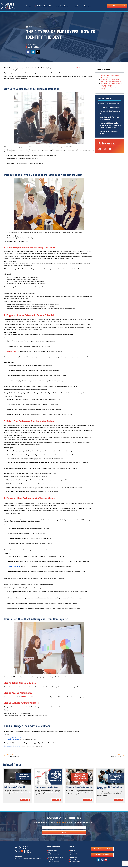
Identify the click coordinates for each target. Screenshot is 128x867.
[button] (28, 52)
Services (29, 6)
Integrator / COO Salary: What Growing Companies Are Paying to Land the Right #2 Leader (110, 125)
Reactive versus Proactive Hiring (110, 107)
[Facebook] (102, 859)
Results (76, 6)
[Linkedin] (98, 859)
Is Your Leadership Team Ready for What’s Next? (109, 788)
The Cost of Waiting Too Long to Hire (79, 787)
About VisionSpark (62, 6)
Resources (87, 6)
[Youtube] (105, 859)
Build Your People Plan (44, 6)
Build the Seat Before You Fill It (109, 104)
